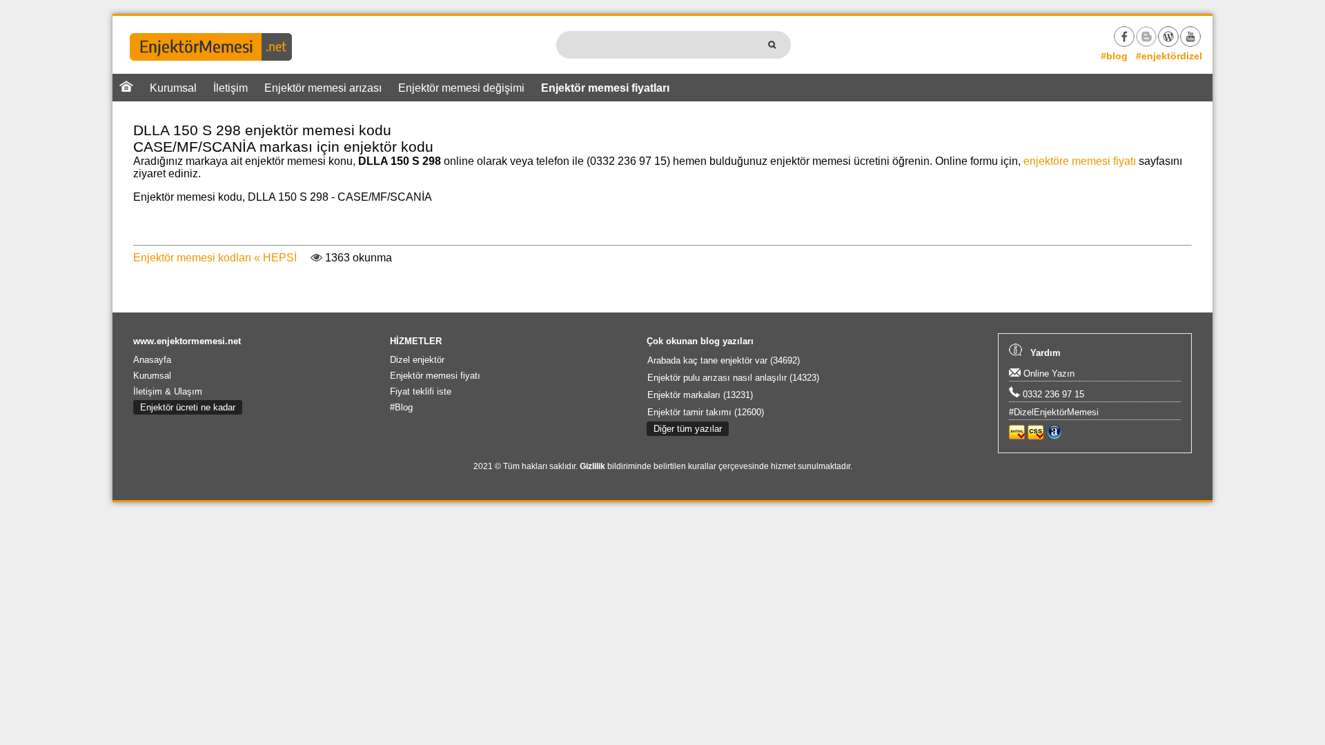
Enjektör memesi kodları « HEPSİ (215, 258)
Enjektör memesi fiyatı (435, 375)
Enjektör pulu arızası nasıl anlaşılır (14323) (733, 377)
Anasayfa (152, 360)
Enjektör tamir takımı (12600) (705, 412)
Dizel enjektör (417, 360)
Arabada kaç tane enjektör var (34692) (723, 360)
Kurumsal (173, 88)
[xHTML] (1017, 436)
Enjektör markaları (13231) (700, 395)
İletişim (230, 88)
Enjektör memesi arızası (323, 88)
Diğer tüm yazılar (688, 429)
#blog (1114, 55)
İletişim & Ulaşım (167, 391)
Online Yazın (1047, 373)
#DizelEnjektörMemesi (1054, 412)
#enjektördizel (1169, 55)
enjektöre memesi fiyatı (1079, 161)
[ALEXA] (1054, 436)
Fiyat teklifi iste (420, 391)
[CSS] (1035, 436)
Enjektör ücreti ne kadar (187, 407)
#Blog (401, 407)
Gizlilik (592, 466)
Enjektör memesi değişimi (461, 88)
